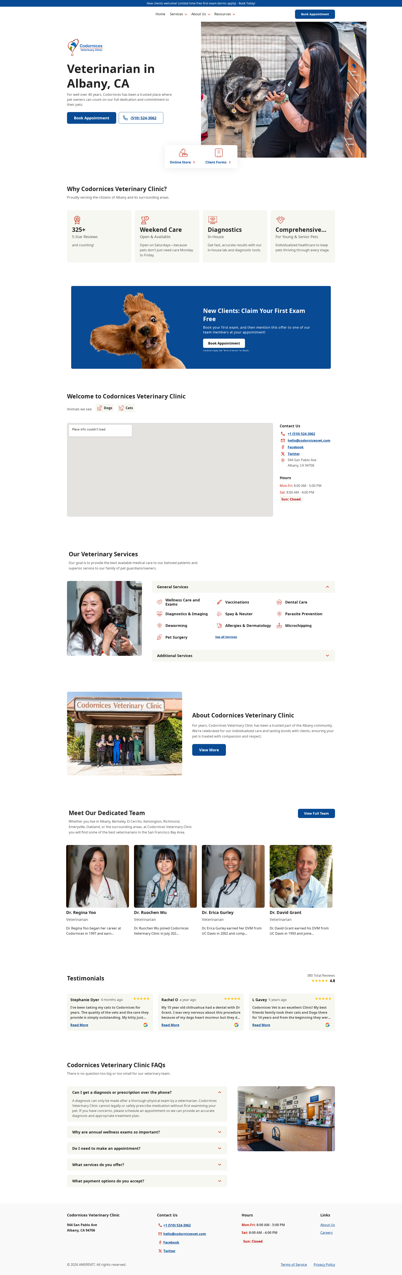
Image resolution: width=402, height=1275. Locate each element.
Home (160, 14)
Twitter (169, 1251)
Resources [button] (222, 14)
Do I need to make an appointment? (106, 1148)
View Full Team (316, 813)
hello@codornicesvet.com (184, 1234)
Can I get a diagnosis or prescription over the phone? (122, 1092)
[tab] (102, 652)
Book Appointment (315, 14)
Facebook (171, 1242)
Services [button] (176, 14)
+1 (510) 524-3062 (177, 1225)
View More (209, 749)
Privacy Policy (324, 1264)
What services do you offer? (98, 1164)
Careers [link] (326, 1232)
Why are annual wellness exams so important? (116, 1132)
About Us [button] (198, 14)
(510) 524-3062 (143, 117)
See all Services (226, 637)
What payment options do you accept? (108, 1180)
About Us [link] (327, 1225)
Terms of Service (294, 1264)
